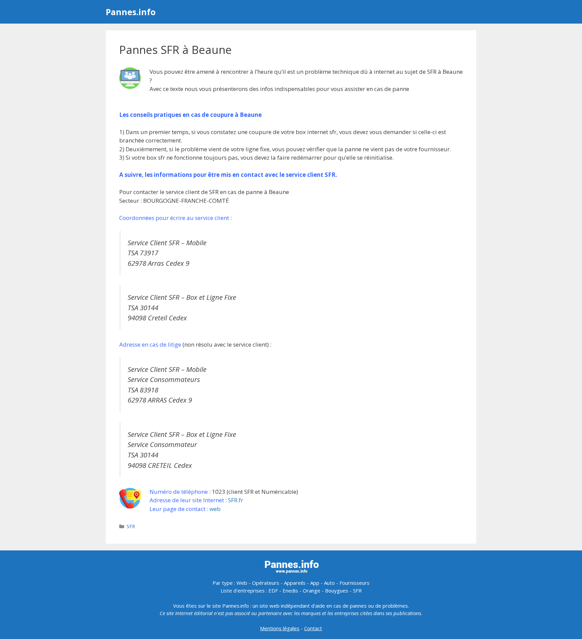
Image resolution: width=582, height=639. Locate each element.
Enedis (290, 590)
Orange (311, 590)
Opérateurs (265, 582)
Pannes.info (131, 12)
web (215, 509)
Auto (329, 582)
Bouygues (336, 590)
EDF (273, 590)
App (314, 582)
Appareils (294, 582)
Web (241, 582)
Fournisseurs (354, 582)
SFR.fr (235, 500)
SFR (131, 526)
